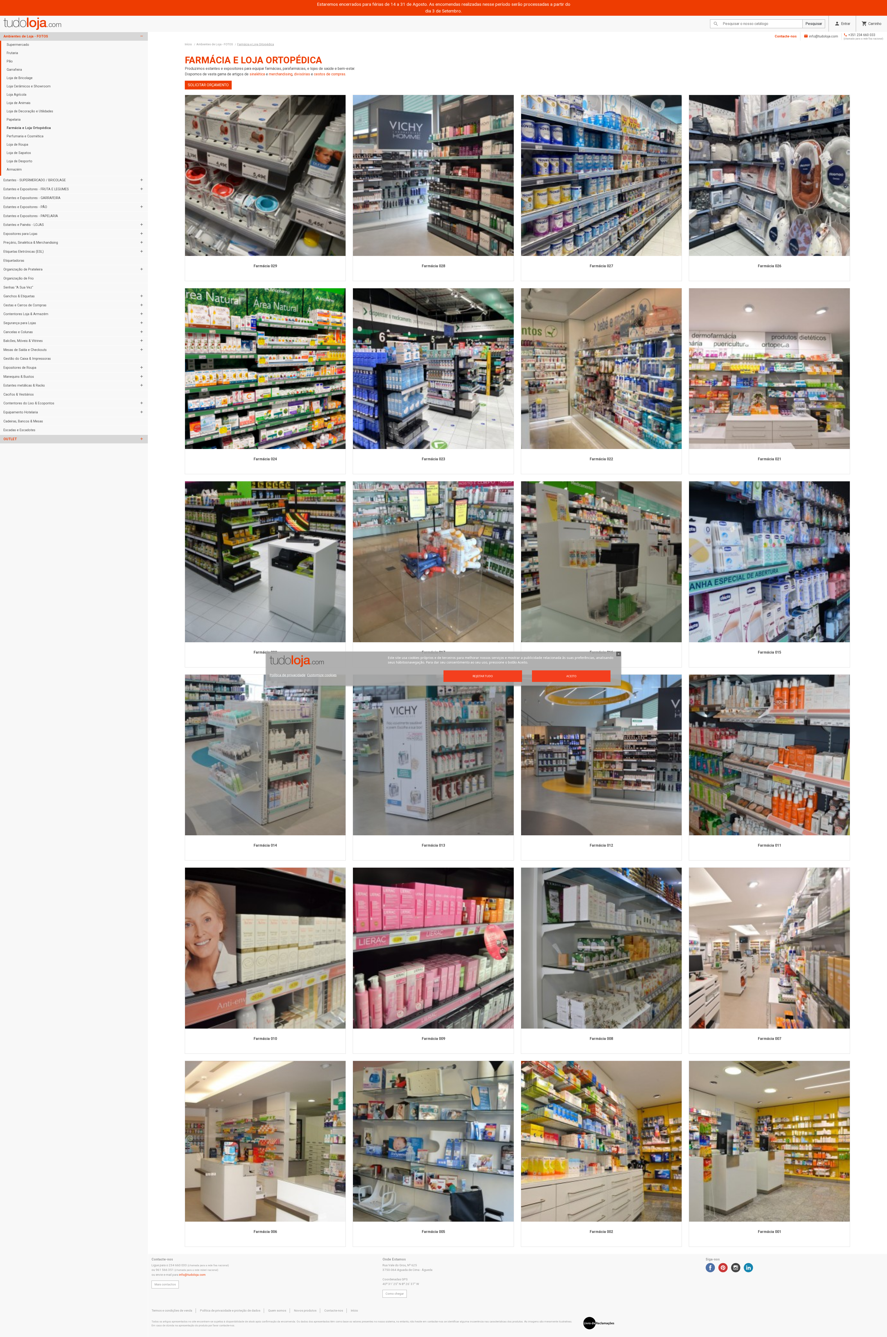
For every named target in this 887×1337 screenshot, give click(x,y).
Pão (10, 61)
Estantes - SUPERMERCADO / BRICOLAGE (34, 180)
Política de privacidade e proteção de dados (230, 1310)
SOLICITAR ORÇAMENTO (208, 85)
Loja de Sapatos (19, 153)
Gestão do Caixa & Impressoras (27, 359)
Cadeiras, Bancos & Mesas (23, 421)
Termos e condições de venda (172, 1310)
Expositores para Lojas (20, 234)
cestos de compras (329, 74)
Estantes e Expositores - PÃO (25, 207)
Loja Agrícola (16, 95)
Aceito (571, 676)
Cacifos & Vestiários (18, 394)
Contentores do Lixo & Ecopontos (28, 403)
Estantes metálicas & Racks (24, 385)
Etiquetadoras (13, 261)
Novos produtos (305, 1310)
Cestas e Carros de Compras (24, 305)
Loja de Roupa (17, 145)
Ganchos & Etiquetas (19, 296)
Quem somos (277, 1310)
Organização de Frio (18, 278)
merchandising (280, 74)
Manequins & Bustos (18, 377)
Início (354, 1310)
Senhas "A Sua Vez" (18, 287)
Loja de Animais (18, 103)
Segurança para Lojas (19, 323)
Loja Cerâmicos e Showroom (29, 86)
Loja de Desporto (19, 161)
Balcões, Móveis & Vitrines (23, 341)
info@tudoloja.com (823, 36)
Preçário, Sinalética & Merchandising (30, 243)
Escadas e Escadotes (19, 430)
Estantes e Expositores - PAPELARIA (30, 216)
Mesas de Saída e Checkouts (25, 350)
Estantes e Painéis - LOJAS (23, 225)
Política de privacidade (287, 674)
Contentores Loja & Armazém (25, 314)
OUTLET (10, 439)
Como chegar (395, 1293)
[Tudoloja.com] (32, 24)
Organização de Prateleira (23, 269)
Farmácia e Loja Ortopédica (29, 128)
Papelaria (14, 120)
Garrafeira (14, 70)
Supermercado (18, 45)
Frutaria (12, 53)
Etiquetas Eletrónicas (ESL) (23, 252)
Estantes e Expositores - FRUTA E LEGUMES (36, 189)
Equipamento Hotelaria (20, 412)
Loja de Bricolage (20, 78)
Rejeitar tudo (483, 676)
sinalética (257, 74)
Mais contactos (165, 1284)
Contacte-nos (786, 36)
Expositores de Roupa (19, 368)
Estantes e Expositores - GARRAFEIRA (32, 198)
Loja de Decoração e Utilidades (30, 111)
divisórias (302, 74)
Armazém (14, 170)
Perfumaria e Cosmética (25, 136)
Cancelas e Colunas (18, 332)
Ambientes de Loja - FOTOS (25, 36)
